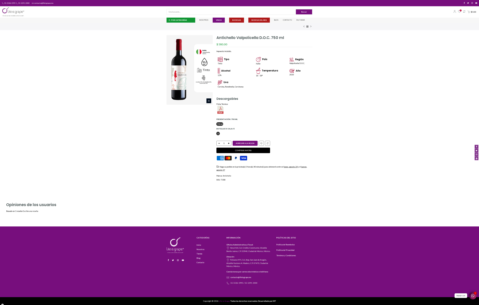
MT (274, 301)
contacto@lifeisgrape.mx (43, 3)
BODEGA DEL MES (259, 20)
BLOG (276, 20)
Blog (198, 258)
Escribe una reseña (30, 211)
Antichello (227, 176)
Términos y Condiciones (286, 255)
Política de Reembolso (285, 244)
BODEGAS (236, 20)
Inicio (198, 245)
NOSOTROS (203, 20)
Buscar (304, 12)
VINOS (219, 20)
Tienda (199, 254)
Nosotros (200, 249)
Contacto (200, 262)
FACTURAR (300, 20)
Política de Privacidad (285, 250)
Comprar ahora (243, 150)
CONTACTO (287, 20)
